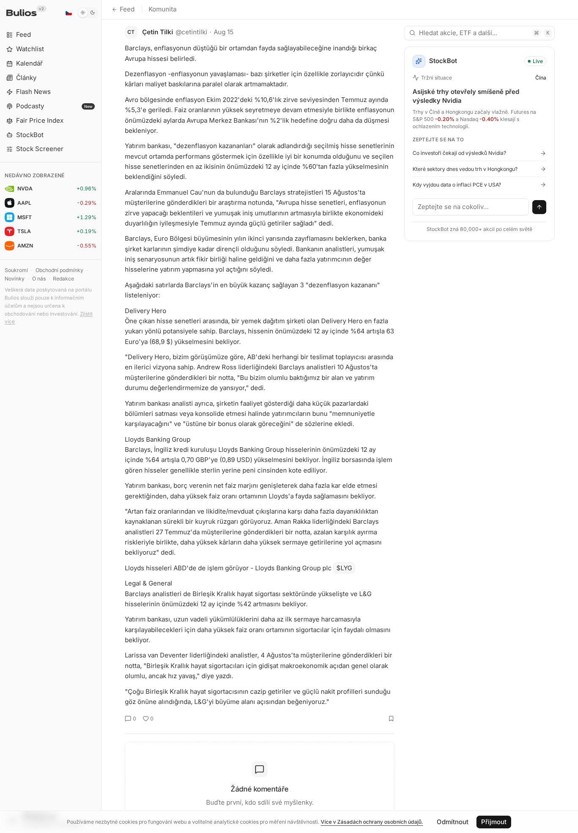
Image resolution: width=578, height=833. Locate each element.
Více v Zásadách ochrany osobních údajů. (372, 822)
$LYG (344, 568)
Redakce (63, 278)
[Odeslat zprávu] (539, 207)
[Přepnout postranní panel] (101, 416)
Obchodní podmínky (59, 270)
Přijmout (493, 822)
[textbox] (471, 206)
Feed (127, 9)
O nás (39, 278)
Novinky (15, 278)
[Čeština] (68, 12)
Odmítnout (452, 822)
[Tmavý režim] (87, 12)
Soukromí (16, 270)
